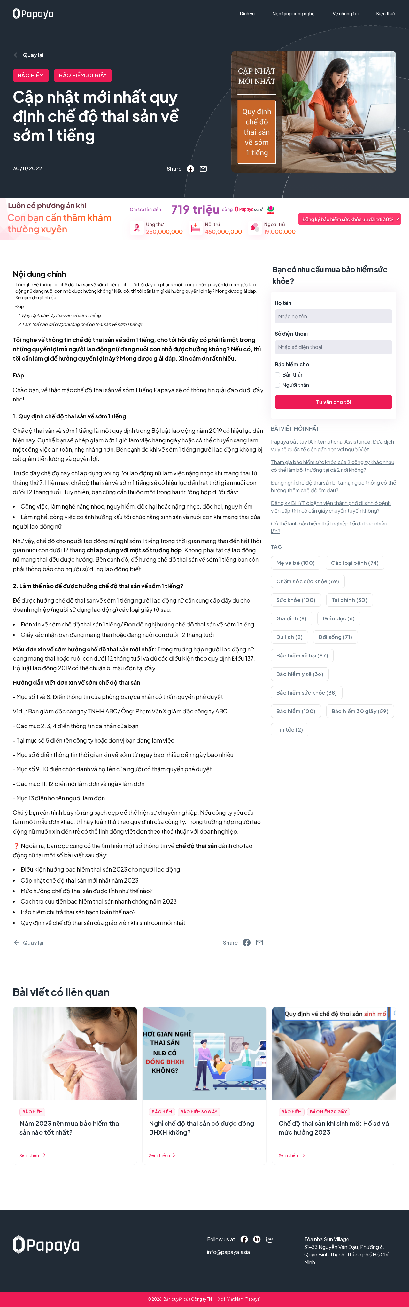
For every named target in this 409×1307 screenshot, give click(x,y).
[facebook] (190, 169)
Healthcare (255, 38)
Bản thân (293, 374)
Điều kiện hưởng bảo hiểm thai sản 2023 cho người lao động (100, 869)
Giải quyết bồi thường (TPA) (273, 26)
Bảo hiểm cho (292, 364)
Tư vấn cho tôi (333, 402)
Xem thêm (30, 1155)
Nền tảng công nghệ (294, 13)
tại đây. (146, 668)
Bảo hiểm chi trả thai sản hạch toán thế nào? (78, 911)
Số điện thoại (291, 333)
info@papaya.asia (220, 1252)
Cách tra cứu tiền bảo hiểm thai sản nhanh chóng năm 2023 (99, 901)
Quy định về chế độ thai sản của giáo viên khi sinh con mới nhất (103, 922)
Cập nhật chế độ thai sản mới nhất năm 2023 (79, 880)
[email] (203, 169)
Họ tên (283, 303)
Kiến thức (386, 13)
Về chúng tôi (346, 13)
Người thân (295, 384)
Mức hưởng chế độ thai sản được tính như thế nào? (87, 890)
